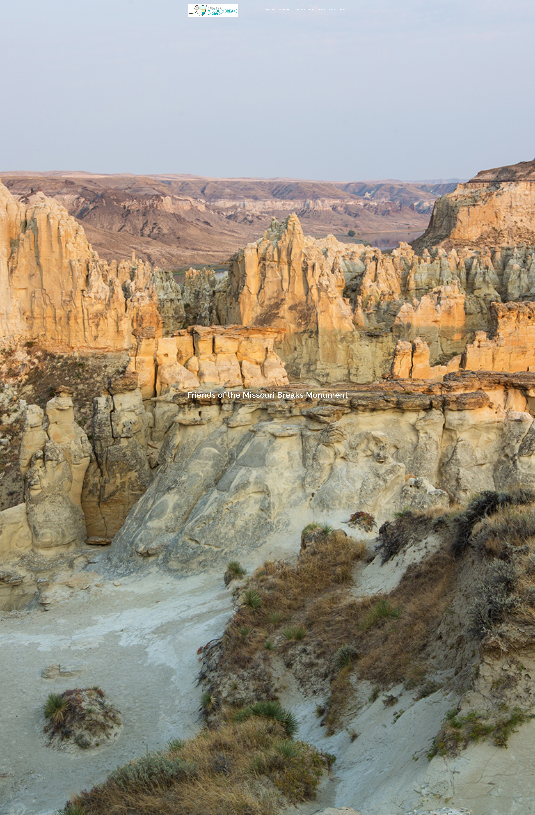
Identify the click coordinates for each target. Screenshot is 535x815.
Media (312, 10)
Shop (342, 10)
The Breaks (284, 10)
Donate (332, 10)
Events (322, 10)
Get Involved (299, 10)
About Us (270, 10)
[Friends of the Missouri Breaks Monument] (213, 9)
